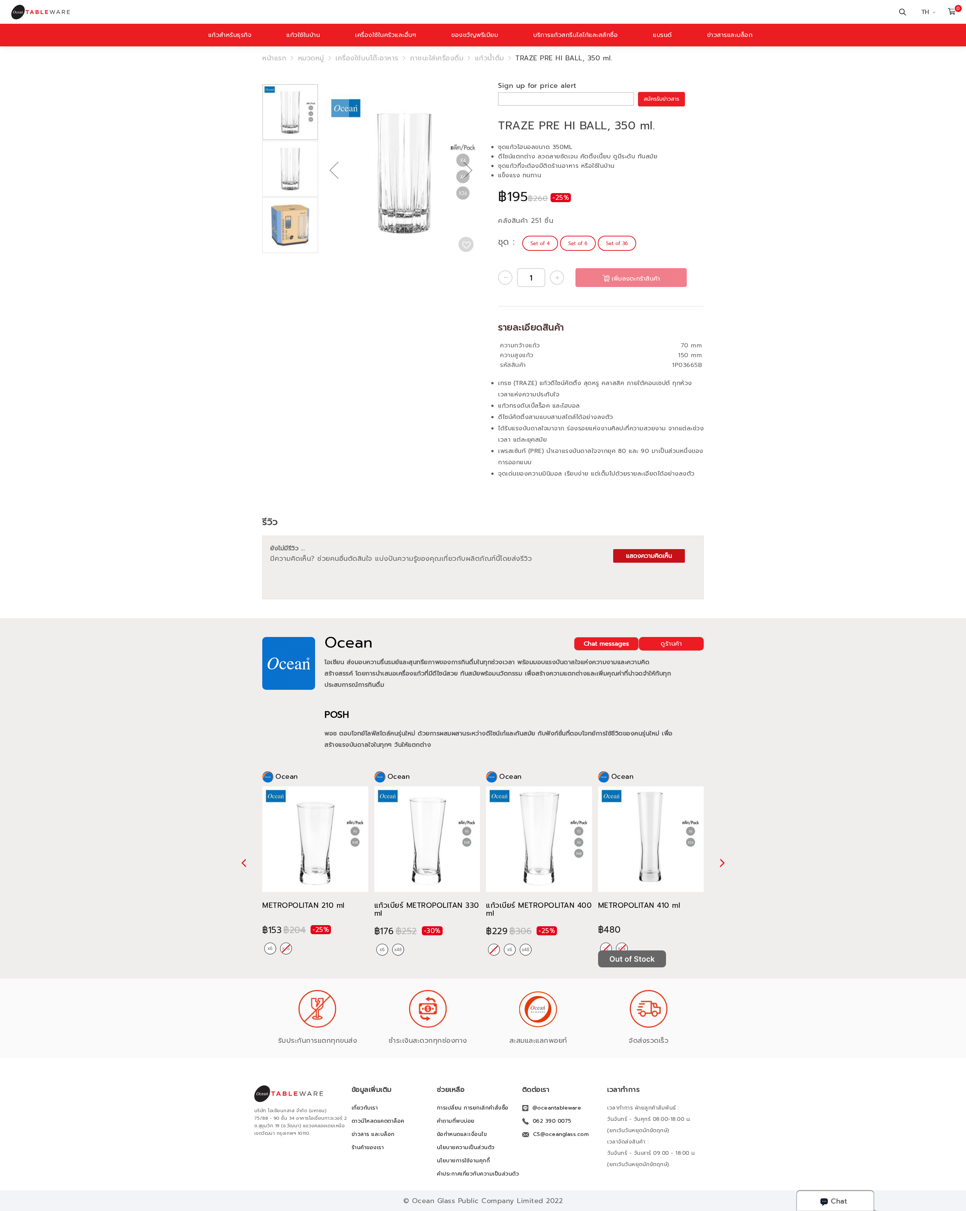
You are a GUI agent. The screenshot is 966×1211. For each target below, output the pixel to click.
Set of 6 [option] (578, 243)
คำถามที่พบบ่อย (456, 1121)
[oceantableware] (324, 12)
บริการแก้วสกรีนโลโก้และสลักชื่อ (575, 35)
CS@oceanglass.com (561, 1134)
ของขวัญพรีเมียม (474, 35)
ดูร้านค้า (671, 643)
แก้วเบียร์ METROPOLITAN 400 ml (539, 909)
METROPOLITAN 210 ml (303, 905)
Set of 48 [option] (398, 950)
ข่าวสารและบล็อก (730, 35)
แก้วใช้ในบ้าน (303, 35)
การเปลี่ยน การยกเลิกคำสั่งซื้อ (473, 1108)
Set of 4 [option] (540, 243)
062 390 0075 (552, 1121)
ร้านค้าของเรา (368, 1147)
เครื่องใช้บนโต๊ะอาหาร (366, 58)
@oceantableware (556, 1108)
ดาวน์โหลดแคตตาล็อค (378, 1121)
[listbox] (580, 243)
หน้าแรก (274, 58)
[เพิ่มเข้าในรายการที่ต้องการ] (466, 244)
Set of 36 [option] (617, 243)
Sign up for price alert (537, 85)
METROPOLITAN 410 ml (639, 905)
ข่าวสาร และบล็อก (373, 1134)
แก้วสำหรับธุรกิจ (230, 35)
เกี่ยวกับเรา (365, 1108)
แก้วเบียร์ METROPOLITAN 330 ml (426, 909)
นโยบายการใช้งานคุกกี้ (463, 1161)
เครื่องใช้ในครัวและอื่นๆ (385, 35)
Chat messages (606, 643)
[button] (334, 194)
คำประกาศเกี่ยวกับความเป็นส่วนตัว (478, 1174)
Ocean (349, 642)
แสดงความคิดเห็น (649, 555)
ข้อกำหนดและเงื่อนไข (462, 1134)
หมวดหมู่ (311, 58)
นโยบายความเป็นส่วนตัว (466, 1147)
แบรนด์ (662, 35)
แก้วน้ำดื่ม (489, 58)
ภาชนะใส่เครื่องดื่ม (436, 58)
